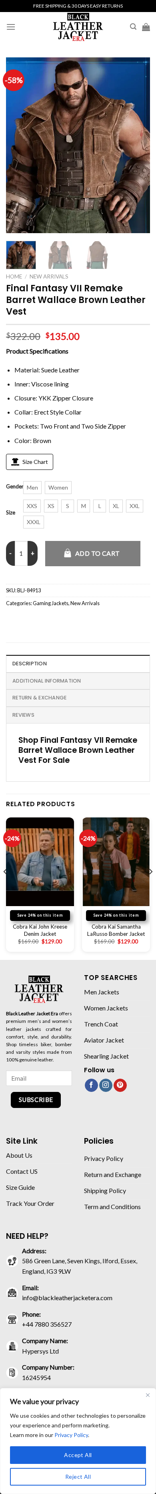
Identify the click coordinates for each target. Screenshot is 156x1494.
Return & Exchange (39, 697)
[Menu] (11, 27)
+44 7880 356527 (47, 1324)
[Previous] (19, 145)
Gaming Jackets (50, 603)
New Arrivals (49, 276)
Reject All (78, 1476)
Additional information (46, 680)
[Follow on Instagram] (105, 1085)
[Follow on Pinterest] (120, 1085)
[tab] (78, 663)
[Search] (133, 27)
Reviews (23, 714)
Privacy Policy (71, 1434)
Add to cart (97, 553)
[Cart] (146, 27)
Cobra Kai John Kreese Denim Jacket (40, 930)
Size (10, 513)
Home (14, 276)
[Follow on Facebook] (91, 1085)
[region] (78, 1441)
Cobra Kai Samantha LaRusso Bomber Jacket (116, 930)
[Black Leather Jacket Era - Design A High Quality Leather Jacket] (78, 26)
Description (29, 663)
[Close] (147, 1395)
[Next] (137, 145)
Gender (15, 487)
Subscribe (36, 1099)
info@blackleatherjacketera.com (67, 1297)
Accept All (78, 1454)
